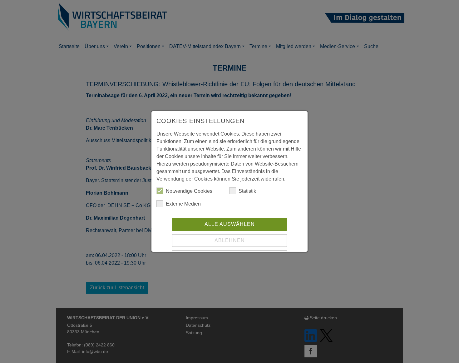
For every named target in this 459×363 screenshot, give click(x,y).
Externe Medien (183, 203)
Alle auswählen (230, 224)
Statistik (247, 191)
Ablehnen (230, 240)
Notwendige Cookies (189, 191)
